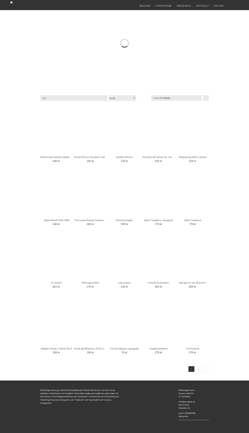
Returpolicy (183, 416)
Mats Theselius (192, 220)
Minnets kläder (124, 220)
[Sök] (238, 5)
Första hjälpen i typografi (124, 348)
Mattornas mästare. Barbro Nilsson (60, 157)
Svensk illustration (158, 282)
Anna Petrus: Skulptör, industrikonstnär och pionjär (104, 157)
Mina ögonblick (90, 282)
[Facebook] (179, 423)
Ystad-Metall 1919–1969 (56, 220)
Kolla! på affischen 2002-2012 (91, 348)
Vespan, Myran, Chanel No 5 (56, 348)
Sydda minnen (124, 157)
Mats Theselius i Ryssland (158, 220)
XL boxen (56, 282)
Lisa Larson (124, 282)
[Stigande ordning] (206, 98)
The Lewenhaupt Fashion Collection (95, 220)
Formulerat (192, 348)
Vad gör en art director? (192, 282)
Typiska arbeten (158, 348)
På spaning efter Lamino (193, 157)
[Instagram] (182, 423)
